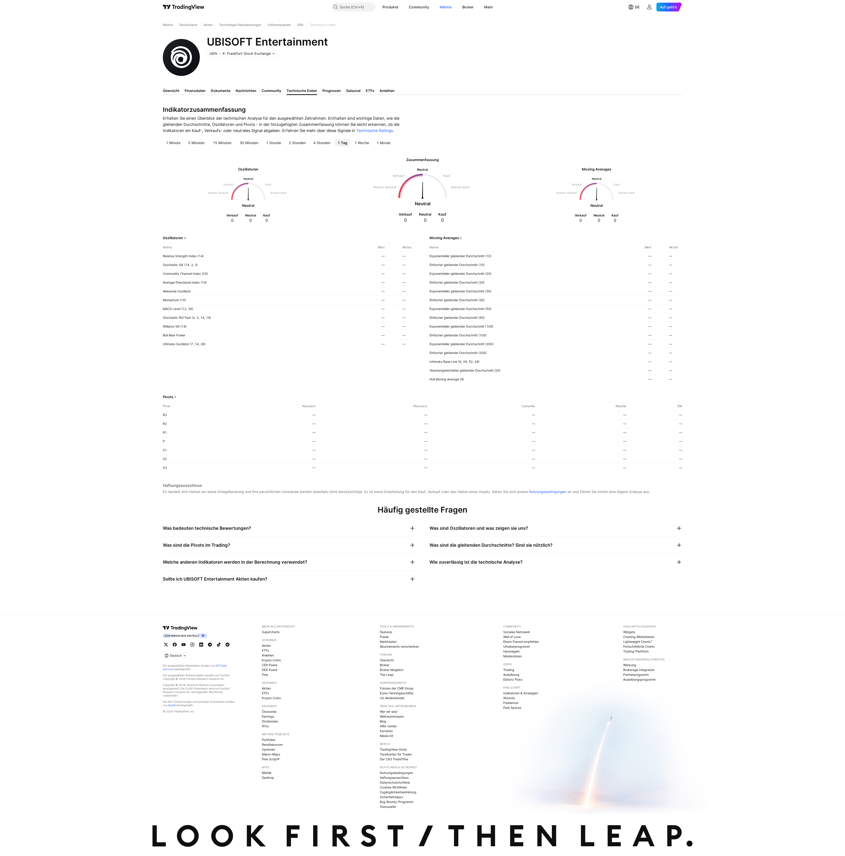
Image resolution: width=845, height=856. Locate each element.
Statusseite (388, 806)
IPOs (265, 726)
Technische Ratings (374, 130)
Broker (468, 7)
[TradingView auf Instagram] (192, 645)
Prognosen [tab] (331, 90)
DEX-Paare (269, 670)
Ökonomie (269, 711)
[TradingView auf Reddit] (227, 645)
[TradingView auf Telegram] (210, 645)
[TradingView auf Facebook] (175, 645)
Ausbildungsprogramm (639, 679)
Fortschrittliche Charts (639, 646)
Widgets (629, 632)
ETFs (265, 650)
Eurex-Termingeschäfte (396, 693)
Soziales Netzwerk (516, 632)
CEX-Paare (269, 665)
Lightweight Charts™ (637, 641)
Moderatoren (512, 656)
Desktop (268, 777)
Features (386, 632)
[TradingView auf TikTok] (219, 645)
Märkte (446, 7)
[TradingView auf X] (166, 645)
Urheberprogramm (516, 646)
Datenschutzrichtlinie (395, 782)
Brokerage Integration (639, 670)
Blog (383, 721)
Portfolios (268, 740)
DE (637, 7)
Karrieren (386, 731)
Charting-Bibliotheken (638, 637)
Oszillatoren (173, 238)
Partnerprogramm (636, 674)
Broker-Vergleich (391, 670)
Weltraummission (392, 716)
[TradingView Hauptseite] (183, 7)
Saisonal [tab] (353, 90)
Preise (384, 637)
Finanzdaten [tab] (195, 90)
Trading (508, 670)
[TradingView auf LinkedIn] (201, 645)
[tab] (173, 143)
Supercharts (270, 632)
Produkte (390, 7)
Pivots (168, 397)
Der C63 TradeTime (394, 759)
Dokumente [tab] (220, 90)
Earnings (268, 716)
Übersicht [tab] (171, 90)
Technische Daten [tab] (302, 90)
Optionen (268, 749)
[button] (402, 7)
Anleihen (268, 655)
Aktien (266, 645)
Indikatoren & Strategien (520, 693)
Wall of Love (512, 637)
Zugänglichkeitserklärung (398, 792)
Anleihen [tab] (387, 90)
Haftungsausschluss (394, 777)
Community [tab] (271, 90)
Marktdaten (388, 641)
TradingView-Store (393, 749)
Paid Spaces (512, 707)
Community (419, 7)
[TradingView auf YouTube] (183, 645)
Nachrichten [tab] (246, 90)
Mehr (488, 7)
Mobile (266, 773)
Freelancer (510, 703)
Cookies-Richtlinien (393, 787)
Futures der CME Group (396, 688)
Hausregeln (511, 651)
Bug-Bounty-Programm (396, 802)
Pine (265, 674)
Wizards (509, 698)
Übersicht (387, 660)
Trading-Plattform (636, 651)
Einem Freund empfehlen (521, 641)
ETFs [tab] (370, 90)
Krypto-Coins (271, 660)
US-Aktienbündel (392, 698)
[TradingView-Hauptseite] (180, 628)
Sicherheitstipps (391, 797)
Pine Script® (270, 759)
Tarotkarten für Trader (396, 754)
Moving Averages (444, 238)
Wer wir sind (388, 711)
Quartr (172, 705)
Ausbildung (511, 674)
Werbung (629, 665)
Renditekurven (272, 744)
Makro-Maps (271, 754)
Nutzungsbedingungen (547, 491)
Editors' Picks (512, 679)
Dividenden (270, 721)
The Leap (386, 674)
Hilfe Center (388, 726)
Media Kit (386, 736)
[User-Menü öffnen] (649, 7)
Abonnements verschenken (399, 646)
